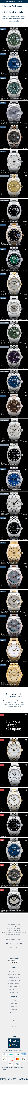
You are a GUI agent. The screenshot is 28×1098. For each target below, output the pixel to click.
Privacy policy (14, 947)
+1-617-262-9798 (14, 937)
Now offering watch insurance (14, 1)
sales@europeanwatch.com (14, 939)
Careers (14, 1030)
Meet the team (14, 1026)
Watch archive (14, 1012)
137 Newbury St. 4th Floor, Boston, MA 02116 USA (14, 929)
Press (14, 1033)
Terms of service (14, 951)
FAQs (14, 954)
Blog (14, 1020)
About (14, 1023)
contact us (16, 21)
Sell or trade (14, 1009)
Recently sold (14, 1006)
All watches (14, 1000)
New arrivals (14, 1003)
